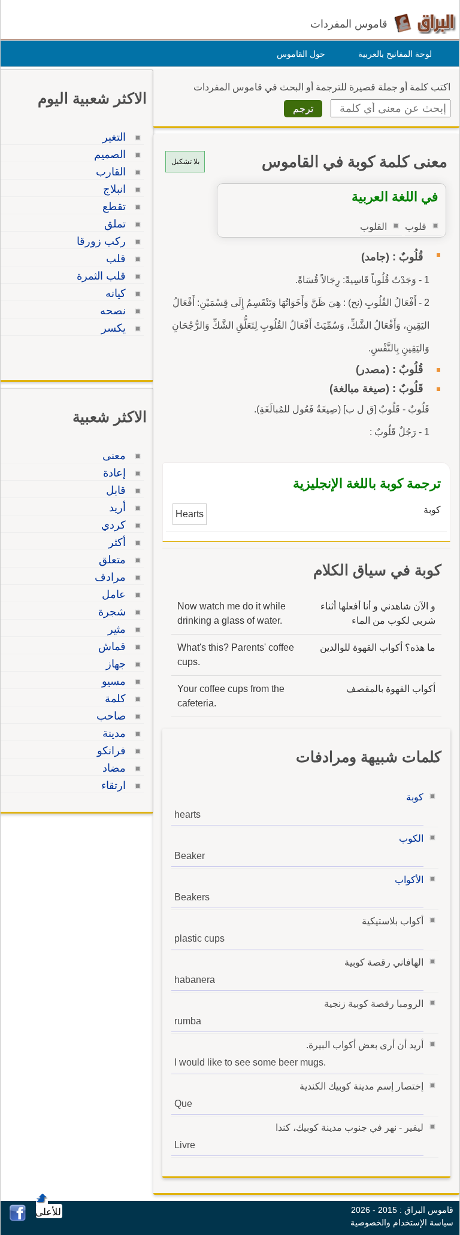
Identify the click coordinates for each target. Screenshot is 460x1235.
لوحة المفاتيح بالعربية (395, 54)
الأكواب (409, 880)
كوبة (414, 797)
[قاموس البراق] (425, 23)
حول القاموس (301, 54)
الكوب (411, 838)
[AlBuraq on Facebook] (18, 1218)
